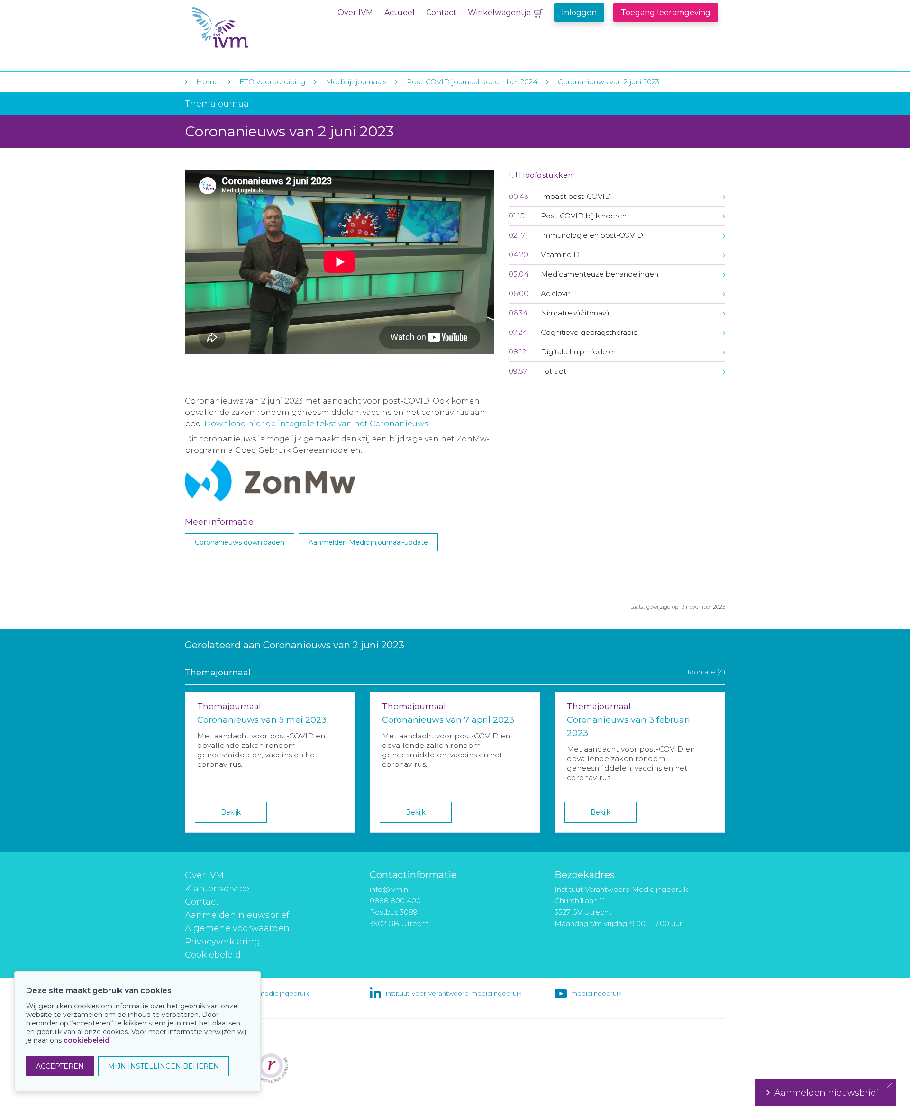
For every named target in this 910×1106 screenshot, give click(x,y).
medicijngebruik (596, 993)
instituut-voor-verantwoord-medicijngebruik (453, 993)
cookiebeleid (86, 1040)
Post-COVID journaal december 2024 (472, 81)
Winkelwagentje (499, 12)
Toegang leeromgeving (665, 12)
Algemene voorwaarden (237, 928)
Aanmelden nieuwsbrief (237, 915)
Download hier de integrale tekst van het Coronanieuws (316, 423)
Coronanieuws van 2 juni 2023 (608, 81)
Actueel (399, 12)
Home (207, 81)
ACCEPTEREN (60, 1066)
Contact (441, 12)
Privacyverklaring (222, 941)
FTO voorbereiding (273, 81)
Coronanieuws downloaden (239, 542)
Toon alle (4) (706, 671)
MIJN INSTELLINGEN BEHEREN (163, 1066)
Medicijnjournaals (356, 81)
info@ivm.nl (390, 889)
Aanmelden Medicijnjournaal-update (368, 542)
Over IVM (355, 12)
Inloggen (579, 12)
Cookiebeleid (213, 955)
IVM (250, 27)
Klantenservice (217, 888)
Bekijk (231, 812)
